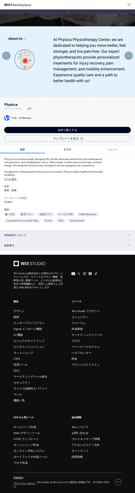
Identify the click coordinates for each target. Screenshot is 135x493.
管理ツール (21, 364)
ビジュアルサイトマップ (29, 341)
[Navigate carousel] (6, 56)
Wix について (80, 427)
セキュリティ (22, 382)
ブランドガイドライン (86, 364)
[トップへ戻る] (118, 482)
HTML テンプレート (26, 439)
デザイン (19, 311)
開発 (16, 317)
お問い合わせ (80, 433)
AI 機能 (18, 335)
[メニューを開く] (129, 4)
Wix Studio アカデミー (86, 311)
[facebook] (90, 274)
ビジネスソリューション (29, 346)
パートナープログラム (86, 346)
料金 (74, 358)
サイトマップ (80, 451)
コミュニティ (80, 317)
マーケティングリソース (87, 335)
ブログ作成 (21, 462)
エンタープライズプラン (29, 323)
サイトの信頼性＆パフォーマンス (30, 391)
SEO (16, 370)
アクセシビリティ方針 (86, 445)
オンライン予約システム (29, 451)
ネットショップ (23, 352)
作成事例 (77, 329)
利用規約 (18, 477)
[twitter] (79, 274)
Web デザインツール (27, 433)
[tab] (22, 149)
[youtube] (73, 274)
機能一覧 (19, 400)
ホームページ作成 (25, 427)
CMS (17, 358)
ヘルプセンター (81, 352)
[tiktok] (96, 274)
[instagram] (84, 274)
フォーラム (79, 323)
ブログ (76, 341)
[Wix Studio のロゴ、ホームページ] (30, 264)
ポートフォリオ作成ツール (30, 456)
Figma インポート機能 (28, 329)
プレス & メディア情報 (86, 439)
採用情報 (77, 456)
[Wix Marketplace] (17, 5)
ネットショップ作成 (26, 445)
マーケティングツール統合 (30, 376)
